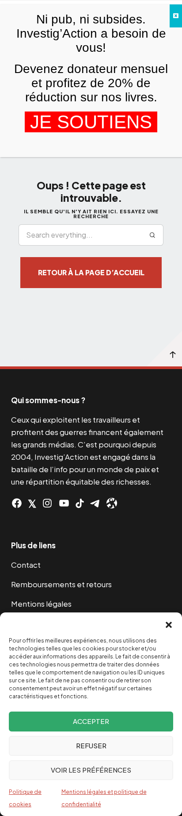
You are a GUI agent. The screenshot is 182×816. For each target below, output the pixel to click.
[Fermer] (176, 15)
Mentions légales (41, 603)
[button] (168, 623)
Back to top (164, 348)
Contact (26, 565)
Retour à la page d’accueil (91, 272)
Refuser (91, 745)
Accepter (91, 721)
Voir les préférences (91, 770)
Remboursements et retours (61, 584)
